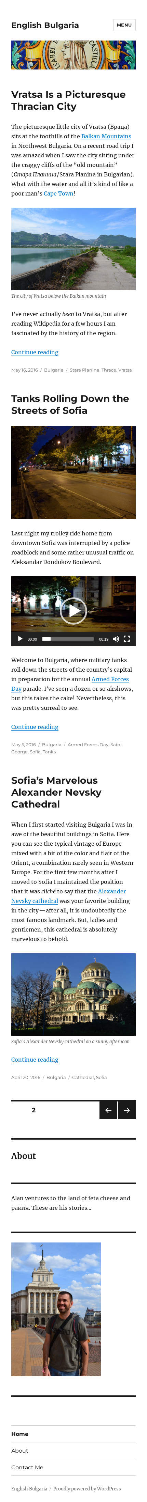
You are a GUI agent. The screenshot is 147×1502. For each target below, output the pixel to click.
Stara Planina (84, 370)
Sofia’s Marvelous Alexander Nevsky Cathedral (56, 792)
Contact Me (27, 1467)
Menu (124, 25)
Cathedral (83, 1077)
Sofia (35, 751)
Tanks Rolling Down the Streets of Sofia (70, 404)
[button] (73, 611)
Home (19, 1434)
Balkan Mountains (106, 136)
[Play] (20, 639)
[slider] (68, 639)
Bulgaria (54, 370)
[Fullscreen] (126, 639)
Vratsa (125, 370)
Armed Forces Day (88, 744)
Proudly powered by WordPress (87, 1489)
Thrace (109, 370)
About (19, 1451)
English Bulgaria (45, 25)
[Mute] (115, 639)
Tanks (49, 751)
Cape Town (59, 193)
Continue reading (34, 352)
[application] (73, 611)
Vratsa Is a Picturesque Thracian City (68, 100)
